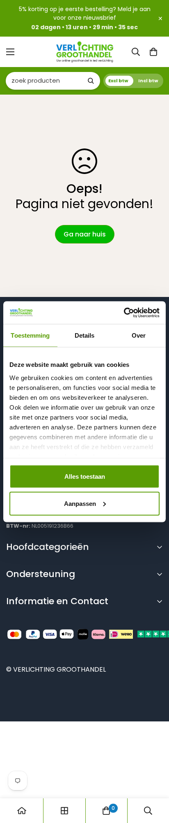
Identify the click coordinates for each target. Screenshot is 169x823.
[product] (22, 811)
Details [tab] (85, 335)
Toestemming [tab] (30, 335)
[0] (153, 51)
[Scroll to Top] (154, 780)
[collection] (64, 811)
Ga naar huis (85, 234)
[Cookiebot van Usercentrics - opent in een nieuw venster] (124, 312)
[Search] (90, 80)
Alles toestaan (84, 476)
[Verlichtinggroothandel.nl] (84, 52)
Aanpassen (80, 503)
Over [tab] (139, 335)
